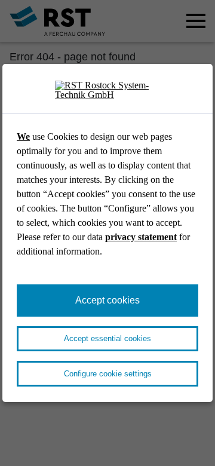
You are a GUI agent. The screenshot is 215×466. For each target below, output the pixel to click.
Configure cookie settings (108, 373)
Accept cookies (107, 300)
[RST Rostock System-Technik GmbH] (107, 90)
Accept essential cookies (107, 338)
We (23, 136)
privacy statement (141, 237)
